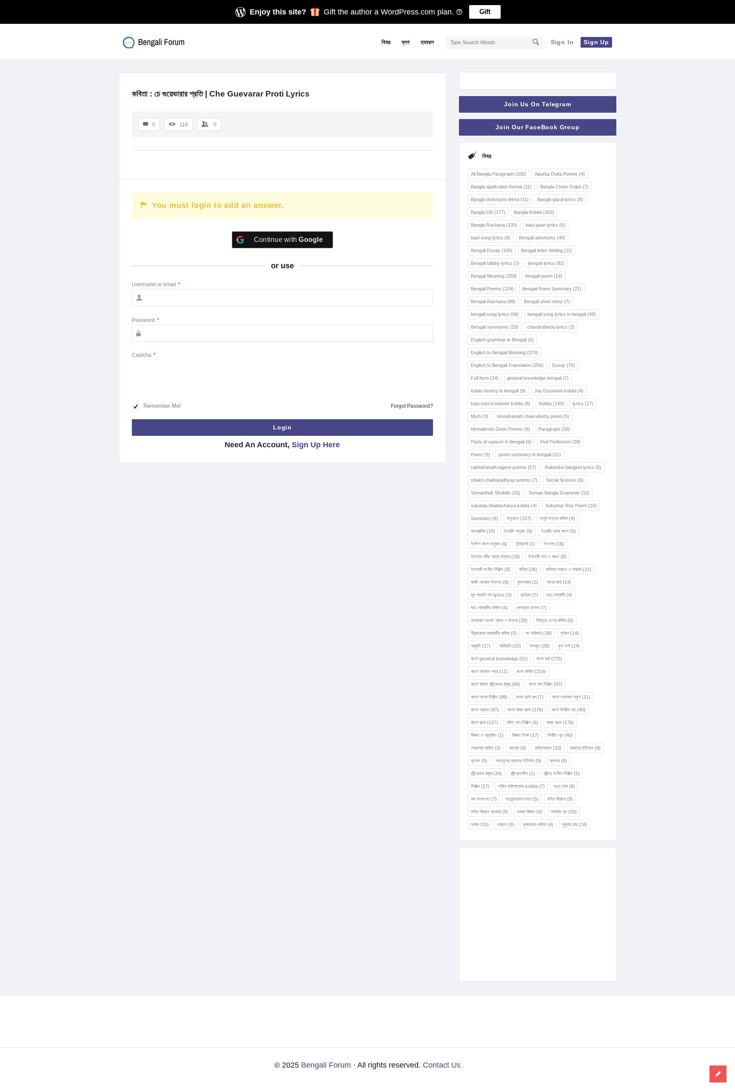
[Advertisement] (537, 914)
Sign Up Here (316, 444)
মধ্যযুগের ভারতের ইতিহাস (518, 760)
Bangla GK (488, 212)
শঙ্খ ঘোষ (564, 786)
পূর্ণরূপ (569, 633)
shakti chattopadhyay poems (504, 480)
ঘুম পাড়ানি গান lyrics (491, 594)
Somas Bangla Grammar (559, 492)
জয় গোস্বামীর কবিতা (489, 607)
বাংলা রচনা (484, 722)
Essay (563, 365)
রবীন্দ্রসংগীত (522, 773)
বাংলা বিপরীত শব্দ (569, 709)
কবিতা (528, 569)
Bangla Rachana (494, 224)
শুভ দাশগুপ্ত (484, 798)
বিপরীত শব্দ (560, 735)
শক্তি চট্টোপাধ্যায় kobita (521, 786)
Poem (480, 454)
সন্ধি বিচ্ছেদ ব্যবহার (489, 811)
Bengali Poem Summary (551, 288)
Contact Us (442, 1065)
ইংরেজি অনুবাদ (518, 531)
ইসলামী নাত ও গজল (547, 556)
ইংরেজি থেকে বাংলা (558, 531)
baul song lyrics (490, 237)
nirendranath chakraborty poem (533, 416)
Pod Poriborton (560, 441)
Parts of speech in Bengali (501, 441)
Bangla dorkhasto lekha (500, 199)
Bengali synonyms (494, 327)
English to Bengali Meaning (504, 352)
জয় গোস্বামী (559, 594)
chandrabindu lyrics (551, 327)
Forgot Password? (412, 406)
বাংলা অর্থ (549, 658)
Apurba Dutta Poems (560, 173)
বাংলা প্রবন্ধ (485, 709)
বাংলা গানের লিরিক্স (489, 696)
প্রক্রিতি (510, 645)
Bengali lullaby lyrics (495, 263)
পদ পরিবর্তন (538, 633)
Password (145, 320)
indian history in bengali (498, 390)
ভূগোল (479, 760)
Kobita (551, 403)
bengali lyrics (546, 263)
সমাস (480, 824)
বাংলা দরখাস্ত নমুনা (571, 696)
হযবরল (427, 42)
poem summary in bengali (530, 454)
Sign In (562, 42)
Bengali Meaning (494, 275)
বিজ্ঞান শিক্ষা (525, 735)
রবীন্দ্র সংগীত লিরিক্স (562, 773)
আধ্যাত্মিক (483, 531)
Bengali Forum (326, 1065)
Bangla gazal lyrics (560, 199)
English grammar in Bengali (502, 339)
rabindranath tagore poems (503, 467)
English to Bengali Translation (507, 365)
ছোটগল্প (529, 594)
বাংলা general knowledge (499, 658)
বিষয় (386, 42)
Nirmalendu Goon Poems (500, 429)
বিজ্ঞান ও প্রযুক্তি (487, 735)
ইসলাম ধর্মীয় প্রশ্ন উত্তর (495, 556)
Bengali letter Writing (546, 250)
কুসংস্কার (527, 582)
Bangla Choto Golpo (564, 186)
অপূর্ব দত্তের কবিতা (557, 518)
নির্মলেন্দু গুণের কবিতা (554, 620)
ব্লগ (406, 42)
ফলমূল (540, 645)
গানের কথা (559, 582)
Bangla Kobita (534, 212)
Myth (479, 416)
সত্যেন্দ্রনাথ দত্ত (521, 798)
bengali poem (543, 275)
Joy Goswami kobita (559, 390)
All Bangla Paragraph (498, 173)
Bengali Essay (492, 250)
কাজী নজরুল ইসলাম (490, 582)
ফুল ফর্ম (569, 645)
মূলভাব (558, 760)
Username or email (156, 284)
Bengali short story (547, 301)
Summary (484, 518)
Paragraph (554, 429)
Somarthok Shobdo (495, 492)
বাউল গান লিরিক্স (522, 722)
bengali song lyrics (495, 314)
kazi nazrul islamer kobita (500, 403)
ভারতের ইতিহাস (585, 747)
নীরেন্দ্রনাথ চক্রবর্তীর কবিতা (494, 633)
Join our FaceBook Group (537, 127)
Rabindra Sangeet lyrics (573, 467)
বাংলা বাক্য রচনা (525, 709)
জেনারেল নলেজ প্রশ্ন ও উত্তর (499, 620)
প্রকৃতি (480, 645)
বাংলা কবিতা (531, 671)
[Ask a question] (717, 1073)
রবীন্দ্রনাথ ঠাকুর (486, 773)
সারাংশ (505, 824)
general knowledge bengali (538, 378)
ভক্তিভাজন (548, 747)
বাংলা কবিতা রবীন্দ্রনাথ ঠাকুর (495, 684)
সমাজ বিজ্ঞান (529, 811)
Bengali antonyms (542, 237)
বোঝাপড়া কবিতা (486, 747)
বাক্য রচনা (560, 722)
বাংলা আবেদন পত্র (489, 671)
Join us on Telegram (537, 104)
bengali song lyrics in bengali (561, 314)
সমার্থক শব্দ (564, 811)
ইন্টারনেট (525, 543)
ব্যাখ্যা (517, 747)
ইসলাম (554, 543)
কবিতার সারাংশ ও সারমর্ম (568, 569)
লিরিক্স (480, 786)
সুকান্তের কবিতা (538, 824)
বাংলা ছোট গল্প (530, 696)
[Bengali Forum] (161, 42)
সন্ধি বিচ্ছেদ (560, 798)
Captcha (144, 355)
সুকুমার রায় (574, 824)
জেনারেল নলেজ (531, 607)
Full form (485, 378)
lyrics (583, 403)
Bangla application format (501, 186)
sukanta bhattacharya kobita (504, 505)
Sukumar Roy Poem (571, 505)
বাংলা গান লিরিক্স (545, 684)
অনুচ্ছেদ (519, 518)
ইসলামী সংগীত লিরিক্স (490, 569)
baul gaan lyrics (545, 224)
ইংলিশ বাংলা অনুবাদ (489, 543)
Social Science (565, 480)
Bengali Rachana (493, 301)
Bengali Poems (492, 288)
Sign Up (596, 42)
